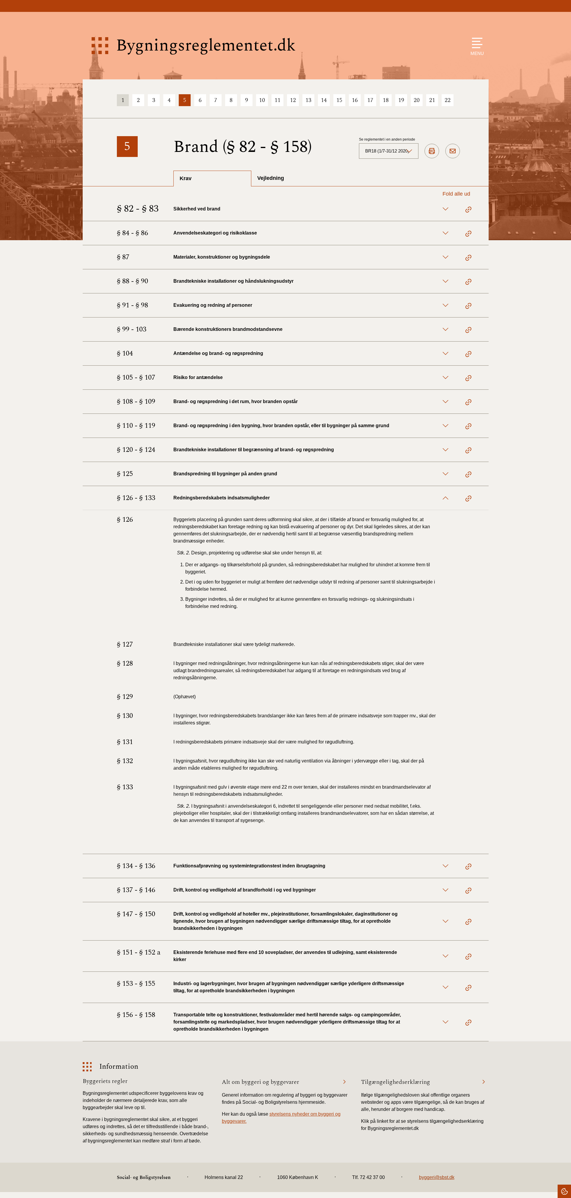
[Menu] (475, 43)
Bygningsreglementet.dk (206, 45)
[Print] (431, 151)
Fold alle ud (456, 194)
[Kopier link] (468, 210)
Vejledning (270, 178)
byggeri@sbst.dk (436, 1177)
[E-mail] (452, 151)
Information (118, 1066)
